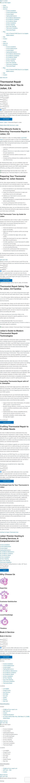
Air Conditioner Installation (12, 19)
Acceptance (3, 108)
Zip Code (2, 106)
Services (5, 9)
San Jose (5, 695)
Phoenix (5, 699)
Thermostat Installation (12, 28)
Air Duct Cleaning (10, 24)
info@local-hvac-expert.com (10, 709)
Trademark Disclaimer (8, 714)
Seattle (5, 697)
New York (5, 701)
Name (1, 99)
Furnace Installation (11, 10)
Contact (5, 38)
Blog (4, 31)
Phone (1, 104)
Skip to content (4, 0)
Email (1, 101)
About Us (5, 7)
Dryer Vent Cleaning (11, 26)
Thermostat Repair (10, 30)
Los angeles (6, 688)
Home (4, 5)
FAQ (4, 37)
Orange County (7, 690)
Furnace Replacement (11, 12)
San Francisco (6, 692)
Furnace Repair (10, 14)
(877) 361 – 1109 (7, 770)
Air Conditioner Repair (11, 21)
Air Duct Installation (11, 23)
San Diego (5, 694)
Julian (5, 122)
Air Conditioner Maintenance (13, 17)
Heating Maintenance (11, 16)
